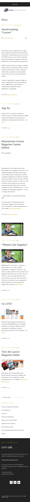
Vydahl (3, 433)
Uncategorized (13, 94)
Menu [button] (16, 4)
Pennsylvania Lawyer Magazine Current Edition (13, 144)
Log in (7, 497)
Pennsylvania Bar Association (8, 423)
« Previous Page (6, 397)
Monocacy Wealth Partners (8, 416)
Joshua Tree (4, 413)
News (8, 94)
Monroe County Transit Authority (9, 420)
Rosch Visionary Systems (7, 426)
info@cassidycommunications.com (10, 460)
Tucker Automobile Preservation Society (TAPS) (13, 430)
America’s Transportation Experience (10, 406)
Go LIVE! (7, 303)
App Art (6, 108)
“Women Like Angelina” (15, 244)
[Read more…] (20, 284)
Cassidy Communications (15, 10)
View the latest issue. (15, 208)
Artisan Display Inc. (6, 410)
